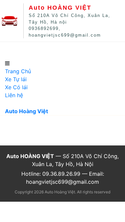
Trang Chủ (14, 50)
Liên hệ (107, 50)
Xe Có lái (78, 50)
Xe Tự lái (47, 50)
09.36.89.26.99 (61, 173)
